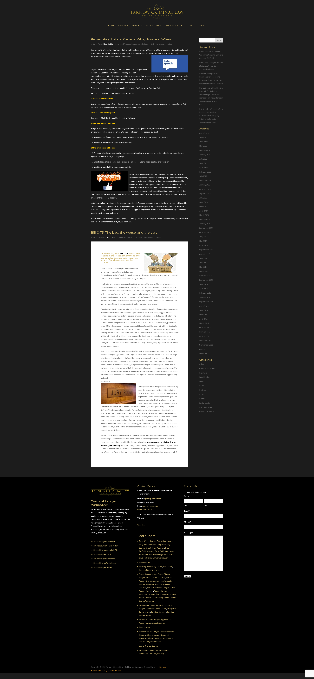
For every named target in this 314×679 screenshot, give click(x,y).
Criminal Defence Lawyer (156, 608)
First (186, 505)
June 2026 (203, 141)
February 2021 (205, 180)
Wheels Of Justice (165, 44)
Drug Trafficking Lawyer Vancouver (153, 558)
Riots (201, 394)
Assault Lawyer (158, 623)
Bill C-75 (124, 254)
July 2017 (203, 258)
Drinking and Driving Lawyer (150, 566)
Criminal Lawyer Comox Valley (105, 546)
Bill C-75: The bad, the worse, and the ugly (124, 232)
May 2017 (203, 267)
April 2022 (203, 167)
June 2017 (203, 262)
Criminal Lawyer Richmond (103, 558)
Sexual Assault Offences (155, 577)
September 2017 (206, 249)
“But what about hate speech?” (104, 112)
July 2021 (203, 176)
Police (145, 237)
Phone (187, 522)
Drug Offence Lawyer (147, 541)
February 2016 (205, 293)
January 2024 (204, 154)
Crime (117, 44)
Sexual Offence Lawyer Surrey (151, 597)
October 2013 (205, 327)
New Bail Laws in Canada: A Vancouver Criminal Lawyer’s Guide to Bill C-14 (211, 54)
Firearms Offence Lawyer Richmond (154, 635)
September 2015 (206, 301)
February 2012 (205, 340)
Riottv (202, 398)
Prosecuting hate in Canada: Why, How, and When (131, 39)
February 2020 (205, 219)
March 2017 (204, 271)
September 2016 (206, 280)
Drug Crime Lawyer (164, 541)
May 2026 (203, 146)
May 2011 (203, 353)
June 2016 (203, 284)
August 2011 (204, 349)
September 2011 (206, 345)
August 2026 (204, 133)
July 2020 (203, 198)
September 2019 (206, 228)
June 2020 (203, 202)
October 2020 (205, 189)
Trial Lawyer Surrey (156, 653)
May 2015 (203, 314)
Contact (201, 25)
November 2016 (205, 275)
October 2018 (205, 232)
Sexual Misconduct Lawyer (158, 587)
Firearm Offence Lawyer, (149, 631)
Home (111, 25)
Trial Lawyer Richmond (148, 650)
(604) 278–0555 (153, 498)
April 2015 (203, 319)
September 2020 (206, 193)
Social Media (153, 44)
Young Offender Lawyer (148, 646)
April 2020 (203, 211)
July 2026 (203, 137)
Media (139, 44)
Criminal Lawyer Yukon (101, 554)
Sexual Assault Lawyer (148, 574)
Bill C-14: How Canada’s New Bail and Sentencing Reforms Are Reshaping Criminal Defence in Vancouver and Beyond (211, 115)
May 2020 (203, 206)
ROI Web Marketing (99, 670)
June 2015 (203, 310)
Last (205, 505)
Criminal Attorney (125, 237)
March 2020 (204, 215)
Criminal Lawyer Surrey (102, 567)
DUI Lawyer (167, 566)
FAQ (192, 25)
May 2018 (203, 241)
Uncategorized (205, 407)
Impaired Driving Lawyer (149, 570)
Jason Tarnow (98, 44)
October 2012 (205, 336)
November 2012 (205, 332)
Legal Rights (131, 44)
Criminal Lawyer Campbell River (105, 550)
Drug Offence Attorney (155, 548)
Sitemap (162, 667)
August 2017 (204, 254)
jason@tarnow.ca (150, 506)
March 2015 (204, 323)
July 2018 (203, 236)
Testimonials (171, 25)
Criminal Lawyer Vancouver (103, 541)
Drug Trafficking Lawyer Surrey (161, 554)
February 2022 (205, 172)
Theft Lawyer (144, 627)
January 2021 (204, 185)
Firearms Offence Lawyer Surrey (152, 638)
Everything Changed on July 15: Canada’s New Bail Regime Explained (211, 65)
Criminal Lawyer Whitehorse (104, 563)
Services (136, 25)
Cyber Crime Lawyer (147, 605)
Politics (145, 44)
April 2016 (203, 288)
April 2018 (203, 245)
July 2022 (203, 159)
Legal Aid (123, 44)
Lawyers (121, 25)
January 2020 (204, 223)
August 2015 (204, 306)
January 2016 (204, 297)
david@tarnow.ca (144, 509)
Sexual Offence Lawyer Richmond (162, 594)
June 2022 (203, 163)
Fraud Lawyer (144, 562)
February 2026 (205, 150)
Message (188, 532)
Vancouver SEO (114, 670)
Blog (183, 25)
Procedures (152, 25)
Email (187, 511)
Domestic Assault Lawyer (149, 619)
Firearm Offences (166, 631)
